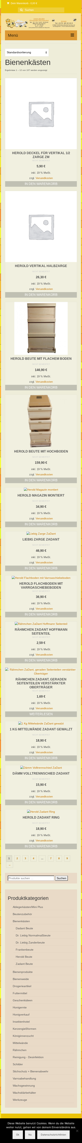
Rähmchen (19, 1050)
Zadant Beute (24, 963)
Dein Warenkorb (23, 3)
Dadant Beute (24, 928)
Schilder (18, 1064)
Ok (17, 1134)
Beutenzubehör (22, 914)
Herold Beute (24, 956)
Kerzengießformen (24, 1028)
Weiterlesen (41, 714)
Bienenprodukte (23, 971)
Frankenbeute (24, 949)
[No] (77, 1131)
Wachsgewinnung (24, 1085)
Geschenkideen (22, 1000)
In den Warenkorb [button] (41, 184)
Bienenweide (21, 979)
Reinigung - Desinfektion (28, 1057)
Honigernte (20, 1007)
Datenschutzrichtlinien (53, 1134)
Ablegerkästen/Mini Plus (28, 907)
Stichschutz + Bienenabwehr (30, 1071)
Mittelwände (20, 1043)
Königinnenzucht (23, 1035)
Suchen (61, 878)
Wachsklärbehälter (24, 1092)
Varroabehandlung (24, 1078)
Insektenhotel (21, 1021)
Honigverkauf (21, 1014)
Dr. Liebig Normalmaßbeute (33, 935)
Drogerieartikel (22, 986)
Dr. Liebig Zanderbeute (30, 942)
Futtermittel (20, 993)
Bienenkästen (21, 921)
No (30, 1134)
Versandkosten (44, 178)
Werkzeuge (20, 1099)
